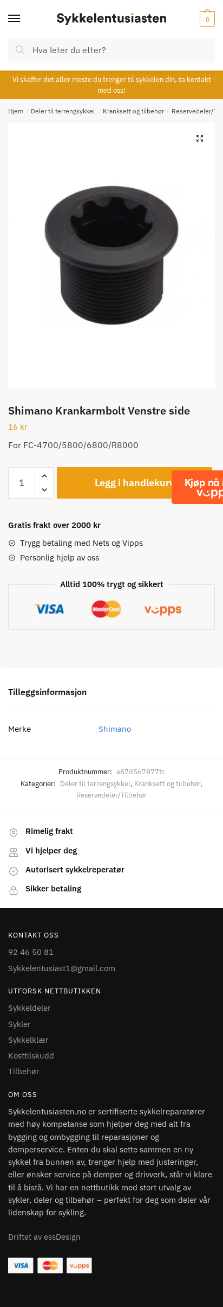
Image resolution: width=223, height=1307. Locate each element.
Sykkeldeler (29, 1008)
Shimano (115, 729)
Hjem (15, 111)
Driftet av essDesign (44, 1237)
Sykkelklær (28, 1040)
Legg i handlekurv (134, 482)
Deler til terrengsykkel (63, 111)
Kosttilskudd (31, 1055)
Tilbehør (24, 1071)
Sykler (19, 1024)
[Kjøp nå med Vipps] (213, 487)
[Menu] (24, 19)
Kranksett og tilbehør (133, 111)
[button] (200, 138)
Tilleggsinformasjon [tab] (47, 691)
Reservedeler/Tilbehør (111, 795)
